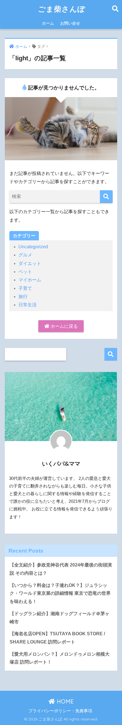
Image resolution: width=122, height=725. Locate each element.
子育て (25, 288)
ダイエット (29, 263)
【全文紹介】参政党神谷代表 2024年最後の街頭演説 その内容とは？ (61, 569)
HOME (64, 701)
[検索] (106, 196)
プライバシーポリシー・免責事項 (60, 711)
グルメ (25, 255)
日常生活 (27, 304)
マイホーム (29, 279)
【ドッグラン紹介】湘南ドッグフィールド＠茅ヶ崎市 (60, 617)
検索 (110, 354)
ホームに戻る (63, 326)
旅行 (23, 296)
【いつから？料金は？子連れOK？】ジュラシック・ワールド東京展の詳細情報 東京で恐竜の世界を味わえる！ (60, 593)
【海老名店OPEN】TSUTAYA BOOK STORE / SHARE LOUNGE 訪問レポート (57, 637)
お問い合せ (70, 23)
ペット (25, 271)
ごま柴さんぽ (61, 8)
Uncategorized (33, 246)
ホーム (48, 23)
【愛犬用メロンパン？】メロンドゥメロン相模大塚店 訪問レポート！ (60, 658)
